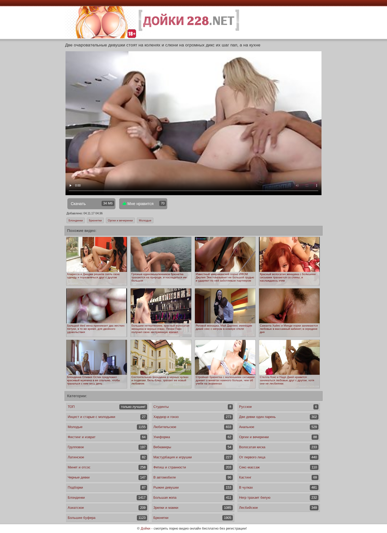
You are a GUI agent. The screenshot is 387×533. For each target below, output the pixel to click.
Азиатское (107, 508)
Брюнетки (95, 220)
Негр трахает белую (278, 497)
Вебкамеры (192, 447)
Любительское (192, 427)
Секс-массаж (278, 467)
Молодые (145, 220)
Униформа (192, 437)
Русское (278, 407)
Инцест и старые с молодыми (107, 417)
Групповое (107, 447)
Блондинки (76, 220)
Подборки (107, 487)
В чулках (278, 487)
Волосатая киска (278, 447)
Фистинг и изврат (107, 437)
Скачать (92, 203)
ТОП (107, 407)
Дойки (145, 528)
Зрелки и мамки (192, 508)
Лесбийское (278, 508)
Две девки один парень (278, 417)
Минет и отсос (107, 467)
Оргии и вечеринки (120, 220)
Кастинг (278, 477)
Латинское (107, 457)
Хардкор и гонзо (192, 417)
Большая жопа (192, 497)
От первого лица (278, 457)
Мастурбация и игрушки (192, 457)
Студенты (192, 407)
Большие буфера (107, 518)
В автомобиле (192, 477)
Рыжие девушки (192, 487)
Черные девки (107, 477)
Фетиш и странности (192, 467)
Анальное (278, 427)
